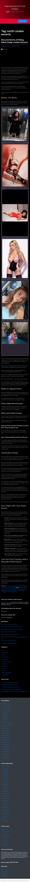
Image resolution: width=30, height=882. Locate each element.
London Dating (5, 657)
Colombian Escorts (5, 809)
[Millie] (15, 124)
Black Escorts (4, 802)
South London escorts (6, 721)
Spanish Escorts (5, 773)
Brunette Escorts (5, 831)
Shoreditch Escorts (6, 749)
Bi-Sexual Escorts (5, 845)
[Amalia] (15, 333)
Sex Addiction (4, 587)
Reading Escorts (5, 739)
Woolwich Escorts (5, 733)
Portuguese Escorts (6, 796)
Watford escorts (5, 742)
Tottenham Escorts (6, 753)
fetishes (7, 585)
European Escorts (5, 766)
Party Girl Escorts (5, 840)
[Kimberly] (15, 212)
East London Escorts (6, 706)
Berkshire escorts (5, 744)
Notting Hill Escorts (6, 751)
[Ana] (15, 258)
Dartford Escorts (5, 728)
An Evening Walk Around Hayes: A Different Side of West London (15, 691)
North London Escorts (6, 703)
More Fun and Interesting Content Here (9, 643)
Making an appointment (6, 392)
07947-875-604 (17, 11)
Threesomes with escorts (7, 672)
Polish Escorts (5, 784)
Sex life (9, 587)
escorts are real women (16, 517)
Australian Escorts (5, 807)
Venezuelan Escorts (6, 811)
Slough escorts (5, 735)
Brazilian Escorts (5, 814)
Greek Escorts (5, 787)
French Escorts (5, 775)
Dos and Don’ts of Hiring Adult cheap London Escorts (14, 41)
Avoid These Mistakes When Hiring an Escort (10, 624)
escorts (21, 588)
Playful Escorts (5, 838)
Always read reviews (5, 365)
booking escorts (22, 587)
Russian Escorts (5, 782)
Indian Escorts (5, 805)
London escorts (13, 585)
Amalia (3, 321)
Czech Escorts (5, 777)
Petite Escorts (5, 843)
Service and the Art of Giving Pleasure (8, 640)
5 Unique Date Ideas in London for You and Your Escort (12, 629)
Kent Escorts (4, 719)
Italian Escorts (5, 771)
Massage (4, 818)
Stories (13, 587)
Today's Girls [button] (22, 21)
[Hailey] (15, 300)
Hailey (3, 280)
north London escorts (12, 591)
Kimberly (3, 188)
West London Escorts (6, 710)
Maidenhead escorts (6, 737)
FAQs (8, 611)
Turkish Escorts (5, 798)
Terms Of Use (5, 874)
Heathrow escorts (5, 708)
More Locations (5, 758)
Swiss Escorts (5, 789)
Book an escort (5, 652)
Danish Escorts (5, 791)
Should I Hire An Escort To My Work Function (10, 634)
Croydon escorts (5, 715)
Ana (2, 238)
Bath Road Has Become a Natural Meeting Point (11, 689)
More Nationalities (5, 820)
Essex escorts (16, 571)
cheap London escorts (6, 588)
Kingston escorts (8, 571)
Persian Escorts (5, 800)
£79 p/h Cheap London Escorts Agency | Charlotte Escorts (15, 880)
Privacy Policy (5, 871)
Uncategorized (5, 675)
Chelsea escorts (5, 712)
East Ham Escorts (5, 746)
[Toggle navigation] (3, 21)
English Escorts (5, 768)
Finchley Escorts (5, 755)
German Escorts (5, 780)
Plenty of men (4, 67)
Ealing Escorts (5, 726)
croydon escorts (22, 568)
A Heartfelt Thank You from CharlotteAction (10, 687)
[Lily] (15, 165)
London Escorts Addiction (22, 585)
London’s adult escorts (18, 77)
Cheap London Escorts (5, 602)
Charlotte (18, 46)
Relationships (4, 663)
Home (3, 869)
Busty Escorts (5, 829)
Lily (2, 143)
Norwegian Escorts (6, 793)
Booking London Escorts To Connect (8, 631)
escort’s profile (6, 382)
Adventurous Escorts (6, 836)
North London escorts (6, 569)
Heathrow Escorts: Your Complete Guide (10, 682)
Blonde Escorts (5, 834)
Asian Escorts (4, 816)
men (6, 591)
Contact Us (4, 876)
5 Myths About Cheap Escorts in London (10, 684)
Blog (3, 650)
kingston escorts (17, 590)
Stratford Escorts (5, 730)
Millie (3, 107)
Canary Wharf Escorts (6, 724)
